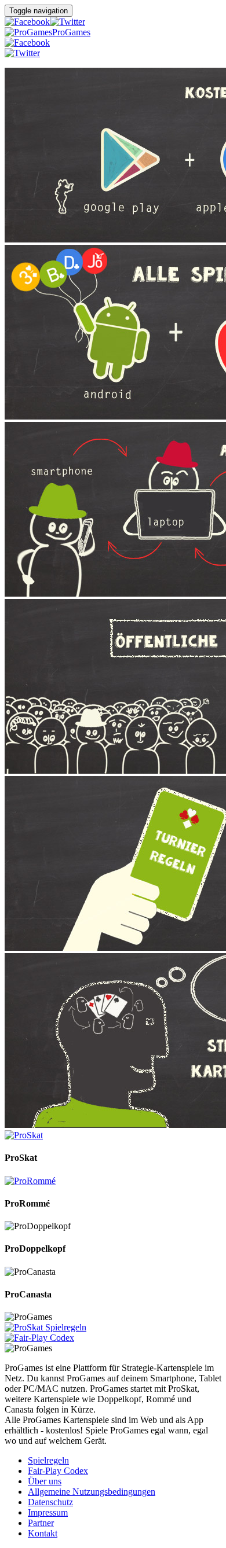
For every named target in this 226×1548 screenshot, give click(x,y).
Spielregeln (48, 1460)
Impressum (48, 1512)
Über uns (44, 1481)
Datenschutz (50, 1502)
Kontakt (42, 1533)
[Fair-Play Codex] (39, 1338)
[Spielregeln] (45, 1327)
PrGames (71, 32)
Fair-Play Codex (58, 1471)
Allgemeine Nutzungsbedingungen (91, 1491)
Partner (41, 1523)
